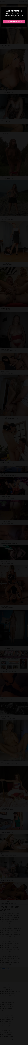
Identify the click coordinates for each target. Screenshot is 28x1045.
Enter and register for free (14, 21)
